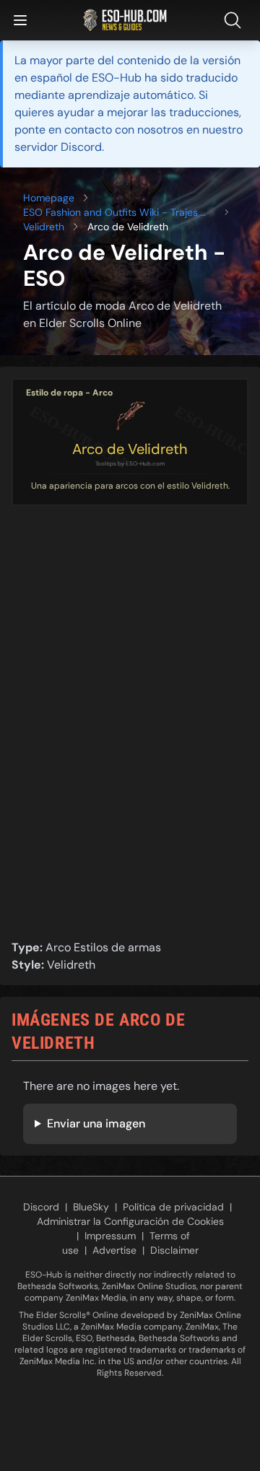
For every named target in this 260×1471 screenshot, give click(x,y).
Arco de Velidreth (130, 449)
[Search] (235, 20)
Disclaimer (174, 1250)
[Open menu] (20, 20)
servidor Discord (58, 146)
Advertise (114, 1250)
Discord (41, 1206)
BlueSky (91, 1206)
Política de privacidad (173, 1206)
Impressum (110, 1235)
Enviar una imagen (96, 1123)
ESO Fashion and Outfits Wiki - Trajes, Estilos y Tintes (111, 212)
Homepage (48, 197)
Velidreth (43, 226)
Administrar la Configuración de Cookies (130, 1221)
